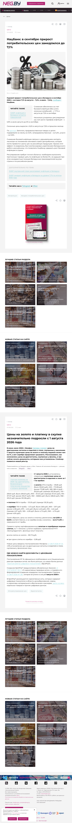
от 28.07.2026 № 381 (15, 575)
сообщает (57, 100)
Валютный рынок (43, 343)
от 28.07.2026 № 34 (55, 544)
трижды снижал (40, 448)
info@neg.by (16, 802)
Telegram (26, 186)
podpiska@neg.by (25, 802)
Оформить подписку (36, 3)
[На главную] (12, 3)
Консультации (10, 366)
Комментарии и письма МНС (14, 388)
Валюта (26, 10)
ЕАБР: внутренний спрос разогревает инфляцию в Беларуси (34, 171)
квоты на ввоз (58, 583)
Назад (10, 26)
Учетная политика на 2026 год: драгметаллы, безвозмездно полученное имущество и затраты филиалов (20, 484)
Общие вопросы (42, 366)
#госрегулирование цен (17, 591)
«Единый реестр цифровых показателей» (24, 564)
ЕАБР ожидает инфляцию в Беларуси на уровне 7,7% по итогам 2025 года (35, 177)
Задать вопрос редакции (12, 804)
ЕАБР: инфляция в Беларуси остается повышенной (18, 115)
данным (13, 131)
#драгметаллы (36, 591)
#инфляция (12, 196)
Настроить (23, 819)
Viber (35, 186)
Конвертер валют (9, 10)
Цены (9, 29)
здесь (17, 795)
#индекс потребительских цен (32, 196)
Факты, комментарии (12, 343)
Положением (16, 813)
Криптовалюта (61, 10)
